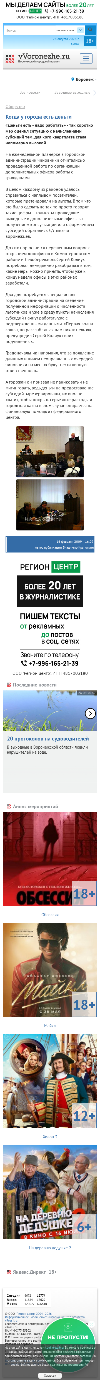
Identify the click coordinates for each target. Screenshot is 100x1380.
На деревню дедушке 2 (60, 1233)
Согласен (50, 1375)
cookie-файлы (54, 1348)
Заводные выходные (72, 92)
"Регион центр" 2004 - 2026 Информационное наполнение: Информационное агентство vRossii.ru (45, 1317)
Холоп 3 (69, 1122)
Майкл (70, 1011)
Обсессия (68, 900)
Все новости (30, 92)
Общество (15, 106)
